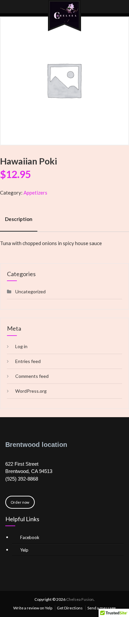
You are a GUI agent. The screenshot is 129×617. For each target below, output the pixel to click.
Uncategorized (30, 291)
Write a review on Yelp (32, 607)
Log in (21, 346)
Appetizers (35, 193)
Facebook (29, 537)
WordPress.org (31, 391)
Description (18, 219)
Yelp (24, 550)
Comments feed (32, 376)
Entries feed (28, 361)
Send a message (101, 607)
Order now (20, 502)
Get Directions (70, 607)
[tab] (18, 219)
